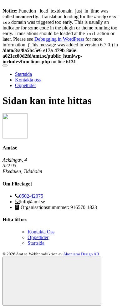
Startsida (23, 74)
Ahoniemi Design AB (81, 254)
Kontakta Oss (41, 231)
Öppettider (25, 85)
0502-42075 (31, 196)
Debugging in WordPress (59, 39)
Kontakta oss (28, 79)
